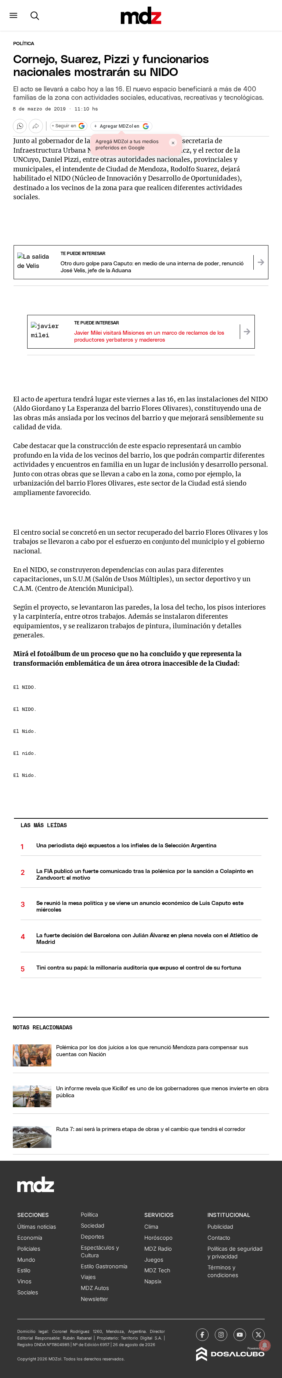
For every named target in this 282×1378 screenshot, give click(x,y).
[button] (13, 15)
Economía (29, 1238)
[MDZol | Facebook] (202, 1335)
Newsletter (94, 1299)
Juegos (153, 1260)
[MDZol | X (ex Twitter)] (258, 1335)
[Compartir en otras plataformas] (36, 126)
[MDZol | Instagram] (221, 1335)
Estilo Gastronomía (104, 1266)
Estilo (23, 1270)
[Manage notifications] (265, 1345)
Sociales (27, 1292)
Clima (151, 1227)
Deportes (92, 1236)
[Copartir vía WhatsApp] (20, 126)
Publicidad (220, 1227)
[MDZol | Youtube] (240, 1335)
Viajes (88, 1277)
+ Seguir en (64, 126)
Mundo (26, 1260)
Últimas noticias (36, 1227)
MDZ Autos (95, 1288)
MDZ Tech (157, 1270)
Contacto (218, 1238)
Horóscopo (158, 1238)
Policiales (28, 1249)
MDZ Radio (158, 1249)
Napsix (153, 1281)
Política (23, 43)
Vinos (24, 1281)
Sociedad (92, 1225)
